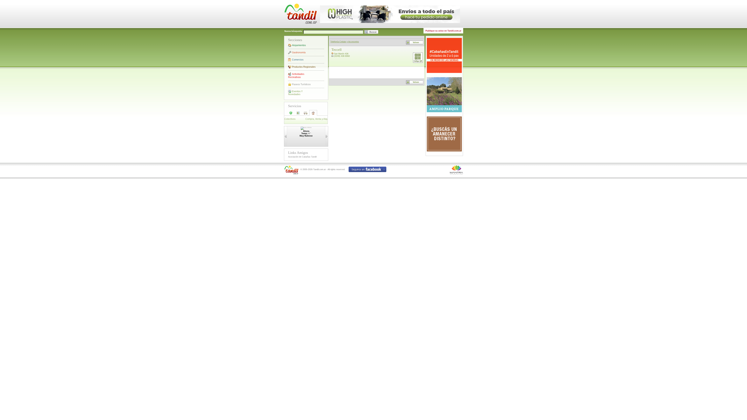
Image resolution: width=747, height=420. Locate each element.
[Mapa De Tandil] (298, 114)
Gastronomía (299, 52)
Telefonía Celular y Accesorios (344, 41)
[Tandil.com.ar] (300, 27)
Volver (416, 42)
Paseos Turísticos (301, 84)
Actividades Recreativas (296, 76)
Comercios (297, 59)
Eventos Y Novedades (295, 93)
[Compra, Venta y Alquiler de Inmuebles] (313, 114)
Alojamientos (299, 45)
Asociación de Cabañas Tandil (302, 157)
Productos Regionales (304, 67)
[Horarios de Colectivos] (306, 114)
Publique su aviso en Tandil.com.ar (443, 31)
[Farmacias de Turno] (291, 114)
